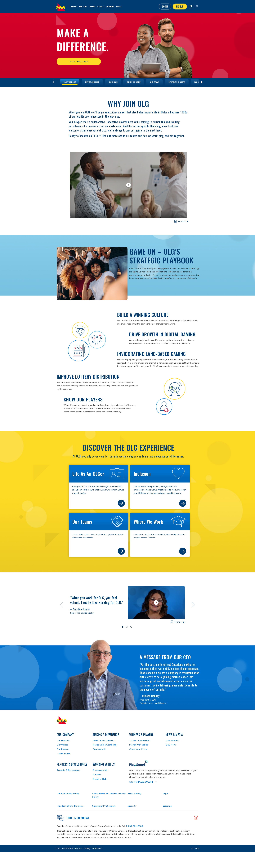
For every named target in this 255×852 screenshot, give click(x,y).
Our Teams (154, 82)
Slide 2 (127, 627)
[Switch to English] (190, 6)
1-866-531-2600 (134, 826)
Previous (61, 604)
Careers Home (69, 82)
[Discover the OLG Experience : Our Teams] (121, 551)
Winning (110, 6)
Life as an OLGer (92, 82)
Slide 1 (122, 627)
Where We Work (133, 82)
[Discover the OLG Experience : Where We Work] (182, 551)
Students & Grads (177, 82)
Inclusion (113, 82)
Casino (92, 6)
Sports (101, 6)
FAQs (196, 82)
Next (193, 604)
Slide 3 (131, 627)
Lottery (74, 6)
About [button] (119, 6)
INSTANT (83, 6)
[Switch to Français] (197, 6)
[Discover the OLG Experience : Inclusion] (182, 503)
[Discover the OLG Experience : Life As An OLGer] (121, 503)
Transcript (181, 221)
